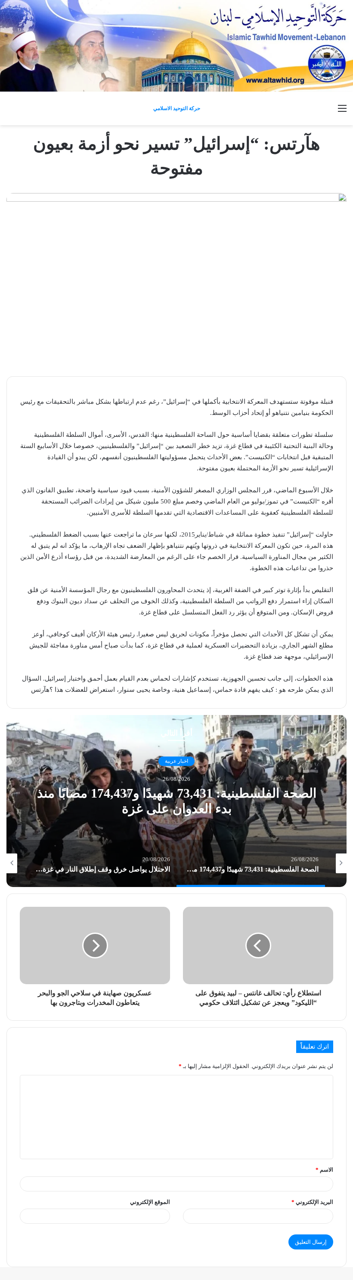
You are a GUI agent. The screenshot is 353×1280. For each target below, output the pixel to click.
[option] (176, 801)
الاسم (324, 1169)
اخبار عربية (176, 761)
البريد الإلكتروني (312, 1202)
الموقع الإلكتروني (150, 1202)
